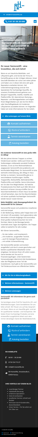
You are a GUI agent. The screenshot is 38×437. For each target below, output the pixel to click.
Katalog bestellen (20, 143)
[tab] (19, 116)
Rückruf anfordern (21, 130)
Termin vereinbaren (20, 136)
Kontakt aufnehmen (21, 123)
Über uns (15, 409)
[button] (35, 21)
